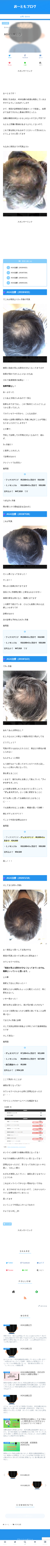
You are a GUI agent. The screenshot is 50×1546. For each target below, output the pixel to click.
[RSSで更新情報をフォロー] (25, 1298)
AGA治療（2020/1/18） (19, 283)
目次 (24, 261)
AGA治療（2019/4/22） (19, 268)
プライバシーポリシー (25, 1539)
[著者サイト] (13, 1291)
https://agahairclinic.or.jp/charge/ (17, 1147)
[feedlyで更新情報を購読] (36, 1291)
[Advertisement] (25, 79)
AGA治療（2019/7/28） (19, 273)
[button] (45, 706)
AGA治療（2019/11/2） (19, 278)
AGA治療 (8, 1224)
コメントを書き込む (25, 1516)
